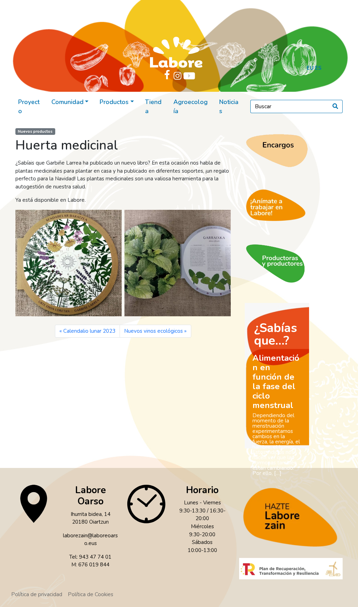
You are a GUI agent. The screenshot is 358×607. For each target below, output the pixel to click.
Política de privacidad (36, 594)
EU (310, 67)
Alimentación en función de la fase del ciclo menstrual (275, 381)
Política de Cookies (90, 594)
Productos (114, 102)
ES (318, 67)
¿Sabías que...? (275, 334)
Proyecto (29, 106)
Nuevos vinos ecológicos (153, 330)
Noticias (228, 106)
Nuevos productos (35, 131)
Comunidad (67, 102)
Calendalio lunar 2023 (89, 330)
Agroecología (190, 106)
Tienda (153, 106)
